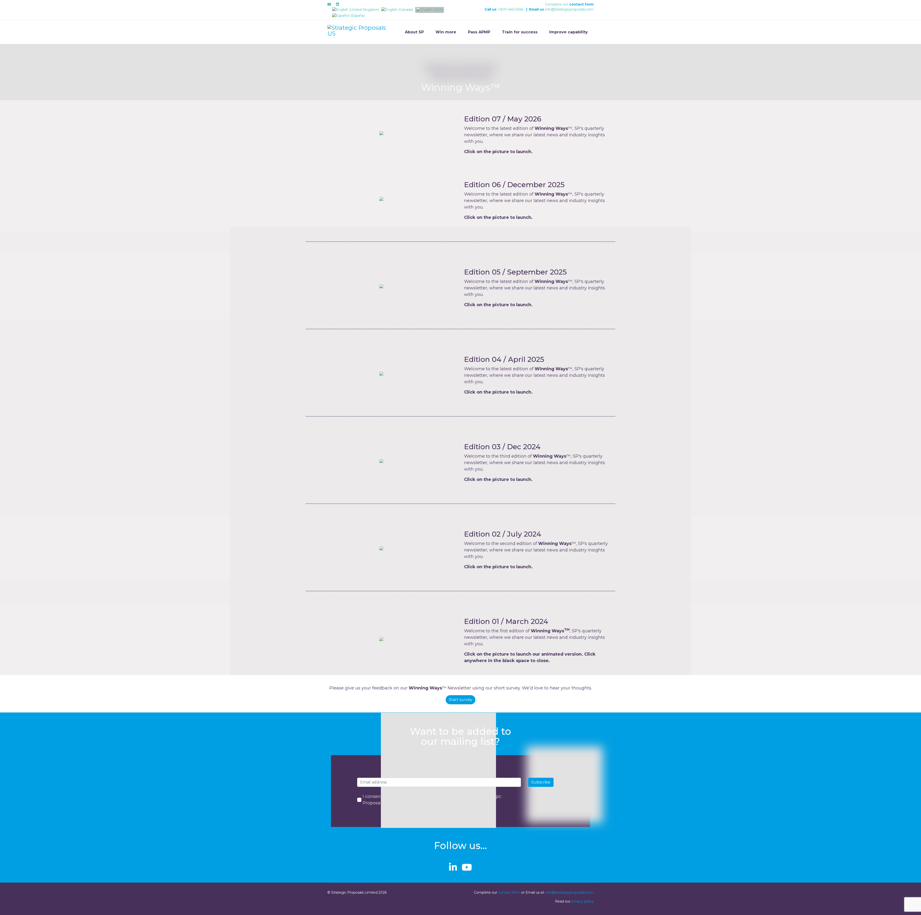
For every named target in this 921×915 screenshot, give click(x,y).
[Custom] (345, 4)
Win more (446, 32)
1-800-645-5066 (510, 9)
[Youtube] (329, 4)
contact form (581, 4)
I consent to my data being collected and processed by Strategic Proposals (432, 800)
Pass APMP (479, 32)
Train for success (519, 32)
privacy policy (582, 901)
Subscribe (540, 782)
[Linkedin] (337, 4)
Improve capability (568, 32)
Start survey (460, 699)
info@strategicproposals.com (569, 9)
